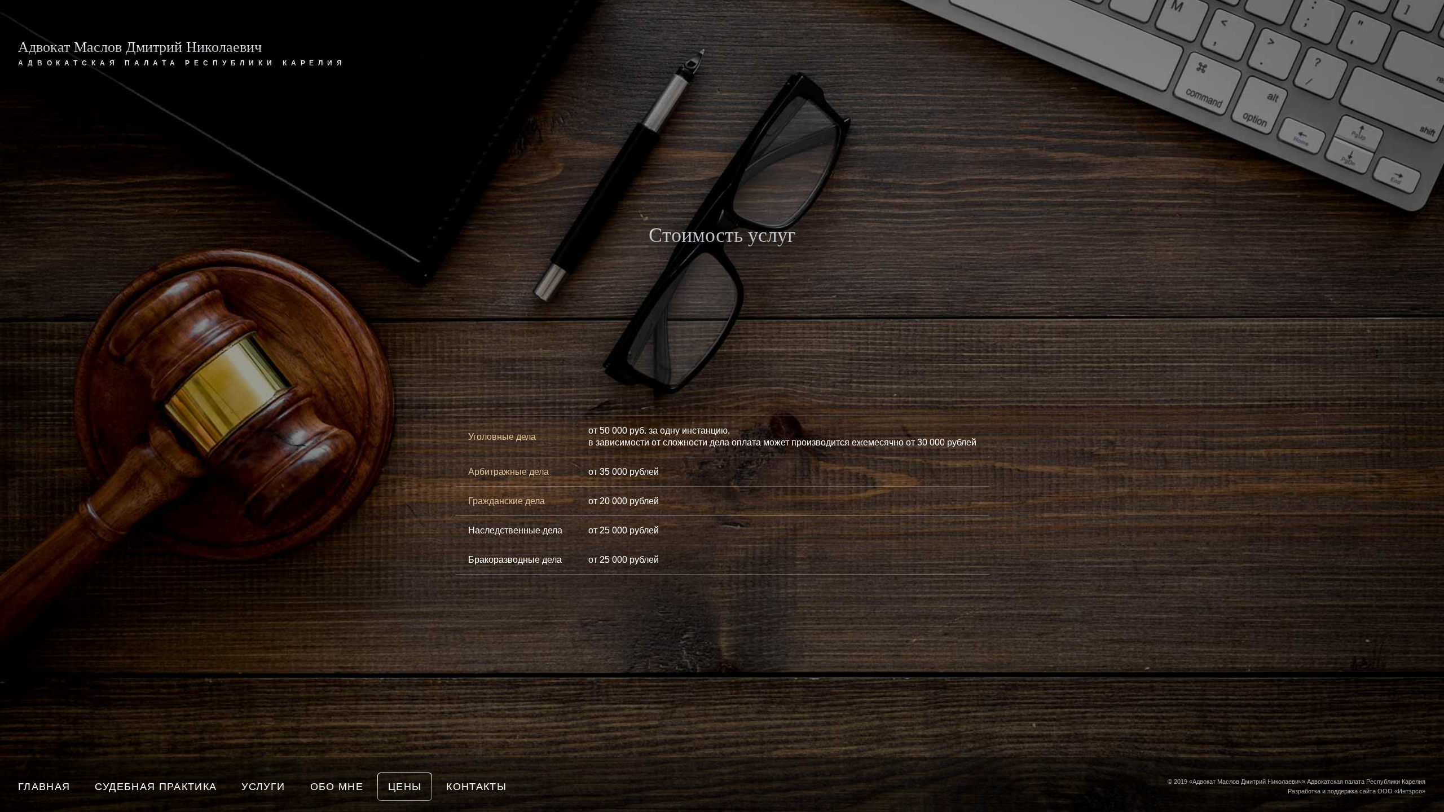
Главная (44, 786)
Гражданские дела (506, 501)
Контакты (476, 786)
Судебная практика (156, 786)
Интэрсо (1410, 791)
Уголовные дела (502, 437)
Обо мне (336, 786)
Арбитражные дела (508, 471)
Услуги (263, 786)
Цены (404, 786)
